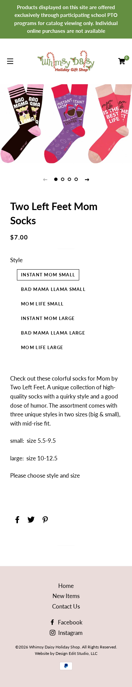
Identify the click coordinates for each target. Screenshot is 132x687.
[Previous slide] (45, 179)
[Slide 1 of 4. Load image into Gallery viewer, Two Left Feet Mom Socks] (55, 179)
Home (66, 585)
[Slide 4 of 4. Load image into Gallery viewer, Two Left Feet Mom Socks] (76, 179)
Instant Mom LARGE (47, 318)
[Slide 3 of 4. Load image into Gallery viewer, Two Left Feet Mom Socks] (69, 179)
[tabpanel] (66, 123)
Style (16, 260)
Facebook (70, 622)
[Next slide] (87, 179)
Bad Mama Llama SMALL (53, 289)
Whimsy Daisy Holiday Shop (54, 646)
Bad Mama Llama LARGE (53, 333)
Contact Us (66, 606)
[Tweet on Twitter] (30, 518)
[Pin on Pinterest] (44, 518)
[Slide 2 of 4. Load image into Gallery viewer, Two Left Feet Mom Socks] (62, 179)
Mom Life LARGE (42, 347)
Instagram (70, 632)
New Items (66, 595)
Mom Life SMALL (42, 303)
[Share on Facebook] (16, 518)
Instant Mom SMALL (48, 274)
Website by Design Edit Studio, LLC (66, 653)
